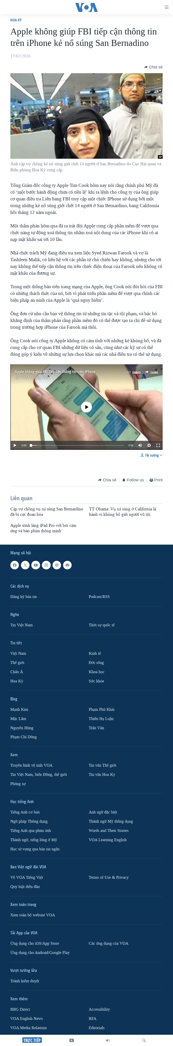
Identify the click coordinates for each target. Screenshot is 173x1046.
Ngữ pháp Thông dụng (29, 821)
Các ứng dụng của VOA (108, 943)
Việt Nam (18, 653)
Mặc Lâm (18, 718)
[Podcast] (56, 565)
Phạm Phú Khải (101, 709)
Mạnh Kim (19, 709)
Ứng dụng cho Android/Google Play (40, 952)
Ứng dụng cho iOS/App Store (34, 943)
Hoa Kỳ (16, 20)
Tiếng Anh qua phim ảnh (30, 830)
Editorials (97, 1027)
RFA (92, 1018)
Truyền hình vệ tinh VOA (31, 765)
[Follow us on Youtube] (35, 565)
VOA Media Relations (28, 1027)
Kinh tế (95, 653)
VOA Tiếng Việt (34, 377)
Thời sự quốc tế (102, 624)
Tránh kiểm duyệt (24, 981)
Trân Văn (96, 727)
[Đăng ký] (67, 565)
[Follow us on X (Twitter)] (25, 565)
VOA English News (26, 1018)
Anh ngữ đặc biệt (103, 812)
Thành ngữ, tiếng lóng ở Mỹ (33, 839)
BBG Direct (20, 1009)
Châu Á (16, 671)
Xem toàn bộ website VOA (32, 915)
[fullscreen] (158, 445)
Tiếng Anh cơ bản (25, 812)
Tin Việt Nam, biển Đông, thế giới (38, 774)
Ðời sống (96, 662)
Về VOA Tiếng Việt (26, 877)
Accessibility (99, 1009)
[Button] (153, 67)
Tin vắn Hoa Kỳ (102, 774)
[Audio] (108, 1040)
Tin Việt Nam (21, 624)
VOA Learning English (108, 839)
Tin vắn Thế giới (102, 765)
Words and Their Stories (109, 830)
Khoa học (97, 671)
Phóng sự (18, 783)
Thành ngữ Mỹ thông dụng (111, 821)
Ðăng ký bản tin (23, 596)
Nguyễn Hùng (21, 727)
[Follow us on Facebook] (14, 565)
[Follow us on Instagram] (46, 565)
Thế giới (17, 662)
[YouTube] (71, 1040)
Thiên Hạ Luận (101, 718)
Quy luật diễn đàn (25, 886)
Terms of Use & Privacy (109, 877)
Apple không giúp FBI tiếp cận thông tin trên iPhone (55, 371)
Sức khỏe (96, 681)
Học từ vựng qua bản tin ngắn (34, 849)
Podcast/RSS (99, 596)
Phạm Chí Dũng (23, 737)
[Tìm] (144, 1040)
